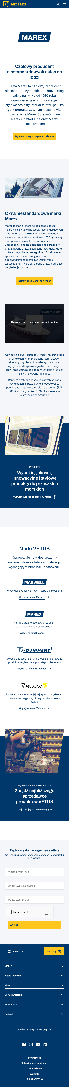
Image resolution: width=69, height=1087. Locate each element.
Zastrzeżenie (34, 1068)
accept (23, 322)
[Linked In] (45, 1044)
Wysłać (14, 924)
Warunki (34, 1074)
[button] (58, 4)
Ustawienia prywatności (34, 1063)
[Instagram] (31, 1044)
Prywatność (34, 1058)
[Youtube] (38, 1044)
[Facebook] (24, 1044)
